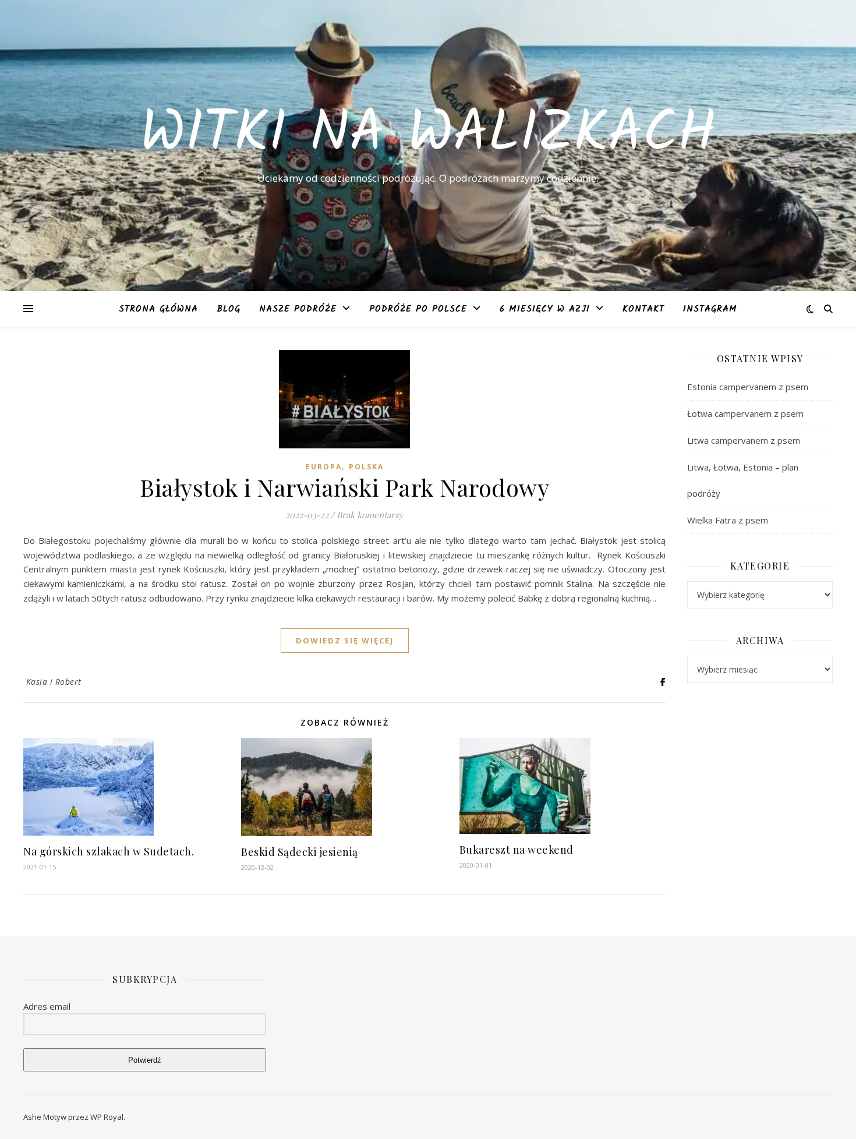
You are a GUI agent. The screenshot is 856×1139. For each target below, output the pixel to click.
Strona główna (158, 309)
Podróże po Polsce (418, 309)
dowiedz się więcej (345, 640)
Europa (324, 467)
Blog (228, 309)
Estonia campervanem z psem (747, 386)
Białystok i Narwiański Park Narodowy (344, 487)
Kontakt (643, 309)
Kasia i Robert (54, 681)
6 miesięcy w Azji (545, 309)
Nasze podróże (298, 309)
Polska (366, 467)
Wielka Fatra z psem (727, 520)
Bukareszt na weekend (516, 850)
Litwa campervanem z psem (743, 440)
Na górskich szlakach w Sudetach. (108, 851)
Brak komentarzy (370, 515)
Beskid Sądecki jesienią (299, 852)
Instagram (710, 309)
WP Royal (106, 1117)
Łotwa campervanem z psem (745, 413)
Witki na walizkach (428, 135)
